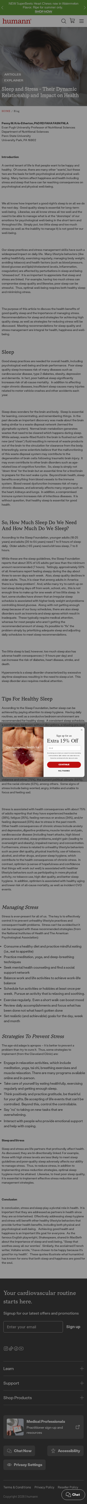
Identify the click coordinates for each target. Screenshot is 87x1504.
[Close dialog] (81, 730)
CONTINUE (64, 765)
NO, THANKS (64, 771)
